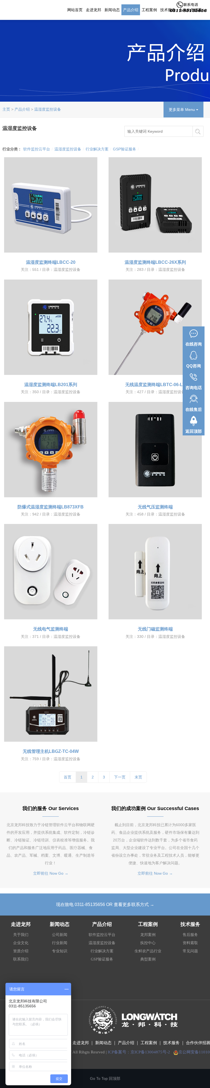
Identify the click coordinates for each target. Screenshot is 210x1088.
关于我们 (20, 935)
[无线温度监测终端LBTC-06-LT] (155, 327)
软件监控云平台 (36, 149)
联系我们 (20, 959)
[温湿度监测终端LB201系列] (50, 327)
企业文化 (20, 943)
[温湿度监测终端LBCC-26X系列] (155, 205)
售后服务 (190, 935)
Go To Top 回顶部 (105, 1078)
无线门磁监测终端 (155, 629)
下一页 (120, 777)
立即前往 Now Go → (50, 873)
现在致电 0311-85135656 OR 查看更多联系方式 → (105, 904)
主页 (6, 109)
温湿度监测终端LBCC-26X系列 (155, 262)
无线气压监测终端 (155, 507)
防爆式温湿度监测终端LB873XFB (51, 507)
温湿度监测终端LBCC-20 (50, 262)
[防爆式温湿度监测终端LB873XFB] (50, 449)
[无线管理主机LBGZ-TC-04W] (50, 694)
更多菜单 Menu (182, 109)
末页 (138, 777)
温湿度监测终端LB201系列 (50, 384)
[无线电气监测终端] (50, 571)
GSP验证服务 (124, 149)
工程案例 (149, 10)
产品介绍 (130, 10)
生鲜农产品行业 (148, 951)
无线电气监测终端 (50, 629)
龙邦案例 (148, 935)
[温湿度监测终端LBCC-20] (50, 205)
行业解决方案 (97, 149)
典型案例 (148, 959)
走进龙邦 (93, 10)
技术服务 (171, 1043)
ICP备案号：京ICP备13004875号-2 (139, 1052)
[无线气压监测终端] (155, 449)
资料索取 (190, 943)
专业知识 (59, 951)
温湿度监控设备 (47, 109)
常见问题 (190, 951)
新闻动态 (112, 10)
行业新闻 (59, 943)
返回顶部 (193, 431)
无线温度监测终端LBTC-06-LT (155, 384)
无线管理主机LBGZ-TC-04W (51, 751)
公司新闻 (59, 935)
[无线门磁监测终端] (155, 571)
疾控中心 (148, 943)
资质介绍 (20, 951)
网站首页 (75, 10)
